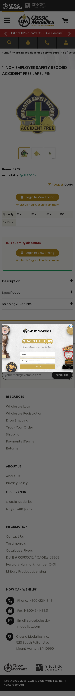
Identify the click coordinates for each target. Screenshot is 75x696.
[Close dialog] (70, 326)
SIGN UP (37, 367)
